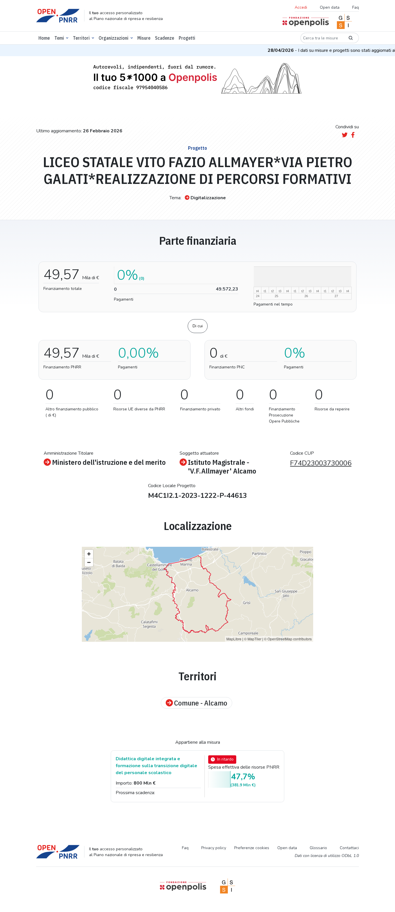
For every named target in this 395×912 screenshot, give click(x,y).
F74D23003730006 (320, 463)
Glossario (318, 848)
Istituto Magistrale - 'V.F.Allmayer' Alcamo (222, 466)
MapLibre (233, 638)
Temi (59, 38)
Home (44, 38)
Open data (329, 7)
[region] (197, 594)
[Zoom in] (89, 554)
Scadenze (164, 38)
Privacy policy (213, 848)
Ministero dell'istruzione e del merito (109, 462)
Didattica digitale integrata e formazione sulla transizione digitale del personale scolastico (156, 766)
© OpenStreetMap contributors (288, 638)
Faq (355, 7)
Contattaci (349, 848)
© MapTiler (252, 638)
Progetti (187, 38)
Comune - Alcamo (200, 703)
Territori (81, 38)
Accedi (301, 7)
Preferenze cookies (251, 848)
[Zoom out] (89, 562)
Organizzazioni (113, 38)
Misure (143, 38)
